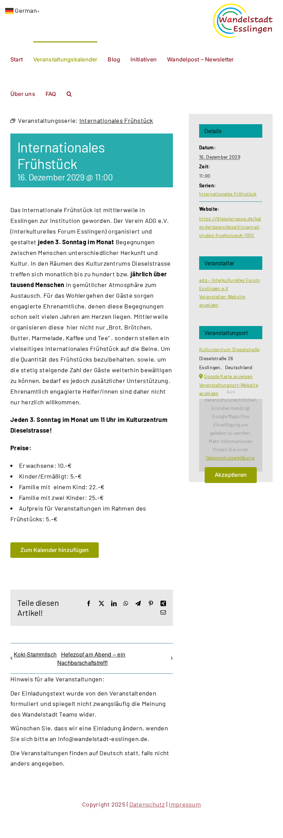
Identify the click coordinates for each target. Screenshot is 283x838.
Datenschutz (147, 804)
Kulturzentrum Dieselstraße (229, 349)
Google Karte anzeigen (228, 376)
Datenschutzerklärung (230, 458)
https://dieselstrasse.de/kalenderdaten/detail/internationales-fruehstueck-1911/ (230, 227)
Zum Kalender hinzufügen (54, 550)
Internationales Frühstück (227, 194)
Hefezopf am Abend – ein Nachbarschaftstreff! (91, 658)
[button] (69, 93)
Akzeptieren (231, 474)
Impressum (185, 804)
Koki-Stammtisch (35, 654)
